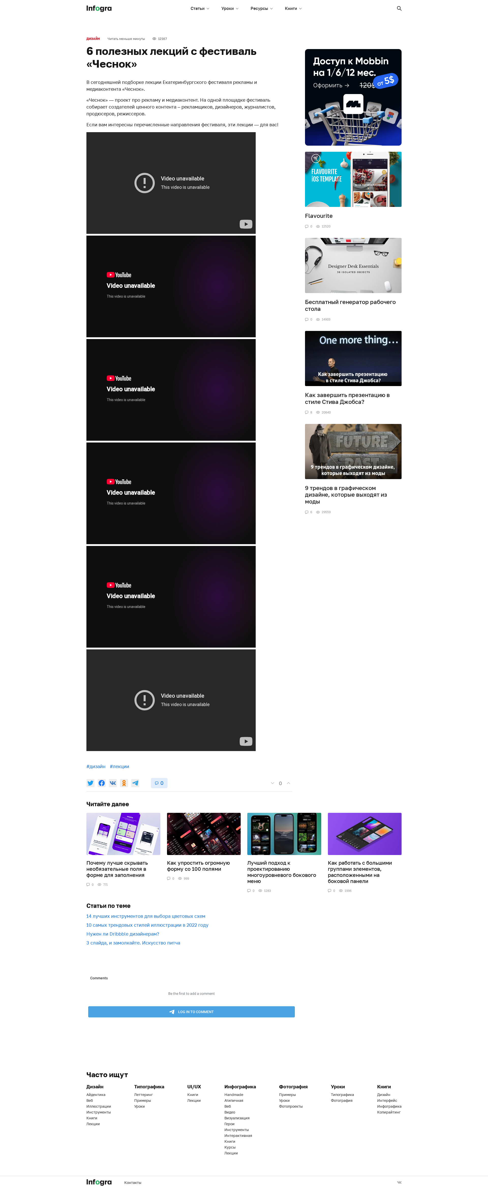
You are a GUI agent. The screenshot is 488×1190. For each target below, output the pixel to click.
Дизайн (93, 39)
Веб (89, 1100)
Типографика (342, 1094)
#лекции (119, 766)
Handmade (233, 1094)
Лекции (93, 1124)
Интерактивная (238, 1135)
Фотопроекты (291, 1106)
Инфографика (389, 1106)
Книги (291, 8)
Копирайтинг (389, 1112)
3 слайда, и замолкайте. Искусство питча (133, 942)
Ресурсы (259, 8)
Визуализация (237, 1118)
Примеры (142, 1100)
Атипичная (233, 1100)
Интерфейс (387, 1100)
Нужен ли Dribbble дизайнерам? (122, 934)
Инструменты (98, 1112)
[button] (399, 8)
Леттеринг (143, 1094)
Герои (229, 1124)
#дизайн (95, 766)
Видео (229, 1112)
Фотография (342, 1100)
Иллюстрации (98, 1106)
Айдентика (95, 1094)
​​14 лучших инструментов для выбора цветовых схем (145, 916)
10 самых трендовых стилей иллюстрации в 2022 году (147, 925)
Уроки (227, 8)
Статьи (198, 8)
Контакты (132, 1182)
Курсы (230, 1147)
